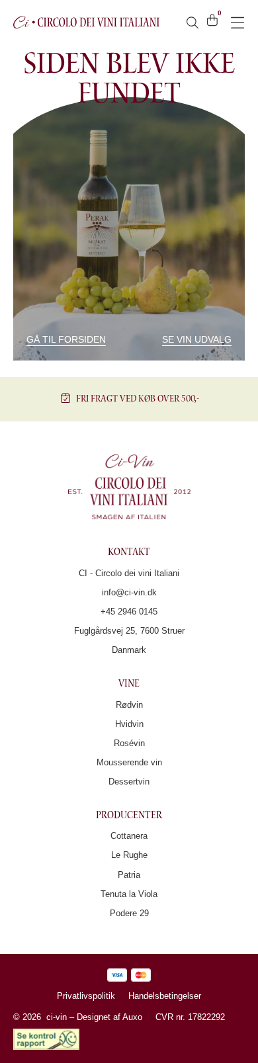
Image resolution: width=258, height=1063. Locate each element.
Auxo (132, 1017)
